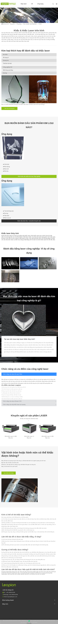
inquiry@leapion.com (12, 596)
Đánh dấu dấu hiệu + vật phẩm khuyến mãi (29, 221)
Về (32, 4)
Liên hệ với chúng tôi (9, 108)
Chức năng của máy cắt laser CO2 (12, 401)
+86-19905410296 (13, 594)
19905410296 (10, 592)
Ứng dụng (40, 4)
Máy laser (24, 4)
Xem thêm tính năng (8, 473)
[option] (10, 430)
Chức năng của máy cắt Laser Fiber (12, 374)
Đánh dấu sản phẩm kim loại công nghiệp (29, 176)
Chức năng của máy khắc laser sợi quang (14, 404)
